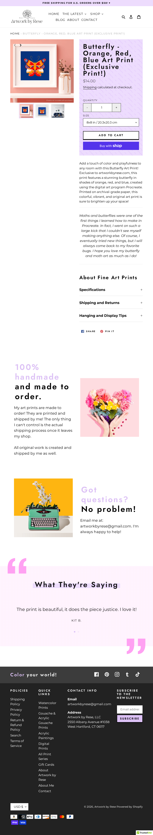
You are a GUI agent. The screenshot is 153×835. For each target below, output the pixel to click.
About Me (46, 785)
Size (86, 115)
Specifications (92, 290)
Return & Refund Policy (17, 724)
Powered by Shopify (130, 806)
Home (15, 33)
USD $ (18, 807)
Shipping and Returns (99, 303)
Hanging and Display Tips (103, 315)
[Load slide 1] (74, 632)
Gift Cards (46, 764)
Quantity (90, 100)
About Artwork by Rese (47, 775)
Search (15, 735)
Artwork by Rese (105, 806)
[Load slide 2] (78, 632)
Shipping (90, 87)
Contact (44, 791)
